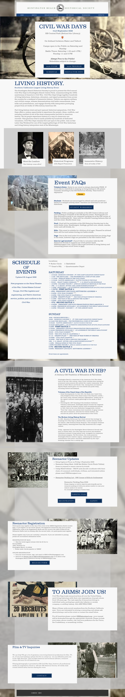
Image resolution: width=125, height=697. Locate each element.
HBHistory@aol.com (62, 244)
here (82, 246)
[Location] (62, 37)
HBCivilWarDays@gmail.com (54, 554)
